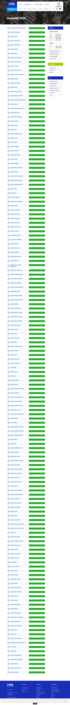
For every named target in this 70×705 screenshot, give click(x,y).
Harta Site (53, 697)
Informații (38, 690)
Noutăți (20, 8)
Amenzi (51, 94)
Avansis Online (52, 70)
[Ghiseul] (60, 9)
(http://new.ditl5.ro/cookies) (44, 699)
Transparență (46, 8)
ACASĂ (21, 5)
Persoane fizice (28, 5)
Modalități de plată (53, 83)
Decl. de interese (41, 28)
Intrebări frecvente (53, 81)
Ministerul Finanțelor (54, 688)
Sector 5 (60, 4)
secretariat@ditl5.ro (54, 56)
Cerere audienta (53, 58)
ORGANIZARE (40, 8)
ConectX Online (53, 67)
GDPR (52, 696)
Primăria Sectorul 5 (54, 691)
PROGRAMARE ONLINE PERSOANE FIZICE (12, 9)
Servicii (23, 690)
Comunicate (35, 8)
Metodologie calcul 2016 (54, 90)
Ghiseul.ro (52, 72)
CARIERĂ (24, 8)
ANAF (52, 693)
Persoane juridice (39, 5)
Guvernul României (54, 687)
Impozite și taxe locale (54, 88)
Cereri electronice (25, 691)
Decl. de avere (32, 28)
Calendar (38, 697)
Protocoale (53, 694)
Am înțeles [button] (35, 703)
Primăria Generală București (56, 690)
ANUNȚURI (29, 8)
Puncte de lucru (53, 86)
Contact (47, 5)
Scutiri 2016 (52, 92)
